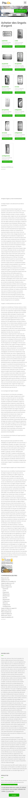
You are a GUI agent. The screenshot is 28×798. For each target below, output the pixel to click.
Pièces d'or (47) (5, 578)
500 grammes (5, 109)
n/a (8, 44)
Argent (12, 14)
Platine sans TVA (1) (6, 615)
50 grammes (5, 63)
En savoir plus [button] (10, 791)
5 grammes (4, 40)
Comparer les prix (20, 11)
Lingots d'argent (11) (6, 586)
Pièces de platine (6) (6, 611)
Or (4, 14)
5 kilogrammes (18, 132)
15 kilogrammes (6, 155)
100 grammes (18, 63)
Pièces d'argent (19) (6, 585)
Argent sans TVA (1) (6, 610)
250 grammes (5, 86)
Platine (21, 14)
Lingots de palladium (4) (7, 617)
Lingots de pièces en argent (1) (9, 608)
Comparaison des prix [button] (7, 46)
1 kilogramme (18, 109)
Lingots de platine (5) (6, 613)
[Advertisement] (14, 184)
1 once (16, 40)
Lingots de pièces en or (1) (7, 583)
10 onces (17, 86)
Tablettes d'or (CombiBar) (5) (8, 581)
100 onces (4, 132)
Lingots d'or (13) (5, 579)
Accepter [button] (14, 795)
